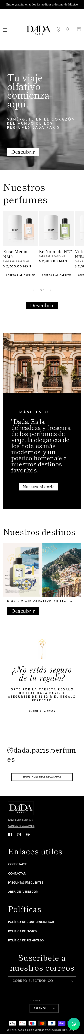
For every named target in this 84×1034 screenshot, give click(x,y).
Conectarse (17, 864)
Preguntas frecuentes (25, 882)
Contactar (17, 873)
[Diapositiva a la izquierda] (33, 289)
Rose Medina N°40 (16, 254)
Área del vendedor (23, 892)
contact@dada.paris (21, 826)
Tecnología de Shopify (61, 1030)
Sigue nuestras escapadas (42, 777)
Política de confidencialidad (31, 922)
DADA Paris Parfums (31, 1030)
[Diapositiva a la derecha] (50, 289)
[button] (5, 30)
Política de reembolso (26, 940)
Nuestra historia (39, 486)
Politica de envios (22, 931)
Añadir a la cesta (42, 711)
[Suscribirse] (71, 981)
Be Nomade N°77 (56, 251)
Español (40, 1008)
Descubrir (23, 152)
